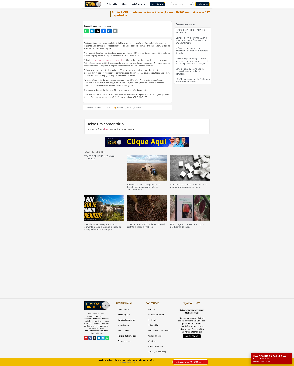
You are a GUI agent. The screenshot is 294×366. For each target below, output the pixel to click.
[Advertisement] (192, 101)
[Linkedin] (99, 338)
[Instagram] (94, 338)
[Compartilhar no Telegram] (92, 31)
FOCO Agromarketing (157, 351)
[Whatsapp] (107, 338)
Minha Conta (202, 4)
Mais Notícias (137, 4)
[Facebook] (90, 338)
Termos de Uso (124, 341)
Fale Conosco (123, 330)
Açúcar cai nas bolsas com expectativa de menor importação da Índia (192, 50)
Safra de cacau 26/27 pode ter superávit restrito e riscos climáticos (190, 71)
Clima (124, 4)
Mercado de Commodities (159, 330)
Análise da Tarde (155, 336)
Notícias (129, 107)
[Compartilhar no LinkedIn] (109, 31)
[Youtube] (86, 338)
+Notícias (152, 341)
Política (137, 107)
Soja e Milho (112, 4)
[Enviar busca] (191, 4)
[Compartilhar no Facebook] (103, 31)
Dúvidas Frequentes (126, 320)
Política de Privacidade (127, 336)
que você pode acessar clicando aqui (106, 60)
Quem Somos (124, 309)
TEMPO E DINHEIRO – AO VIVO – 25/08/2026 (191, 31)
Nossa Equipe (124, 314)
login (106, 129)
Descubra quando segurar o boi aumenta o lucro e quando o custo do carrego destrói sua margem (192, 61)
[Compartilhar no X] (97, 31)
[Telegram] (103, 338)
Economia (121, 107)
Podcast (151, 309)
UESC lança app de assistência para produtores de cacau (193, 80)
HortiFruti (152, 320)
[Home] (92, 4)
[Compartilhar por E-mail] (115, 31)
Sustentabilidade (155, 346)
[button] (271, 358)
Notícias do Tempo (156, 314)
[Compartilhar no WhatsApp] (86, 31)
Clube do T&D (157, 4)
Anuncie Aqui (123, 325)
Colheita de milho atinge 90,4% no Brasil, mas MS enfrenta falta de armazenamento (192, 40)
